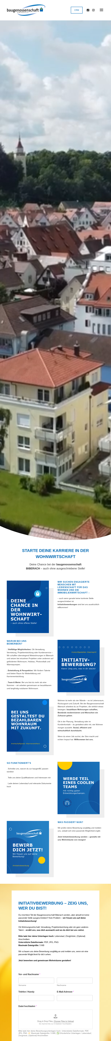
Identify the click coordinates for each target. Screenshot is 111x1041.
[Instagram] (93, 10)
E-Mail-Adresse (65, 992)
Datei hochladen (27, 1006)
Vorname (22, 985)
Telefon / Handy (26, 992)
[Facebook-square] (88, 10)
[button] (101, 10)
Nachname (61, 985)
